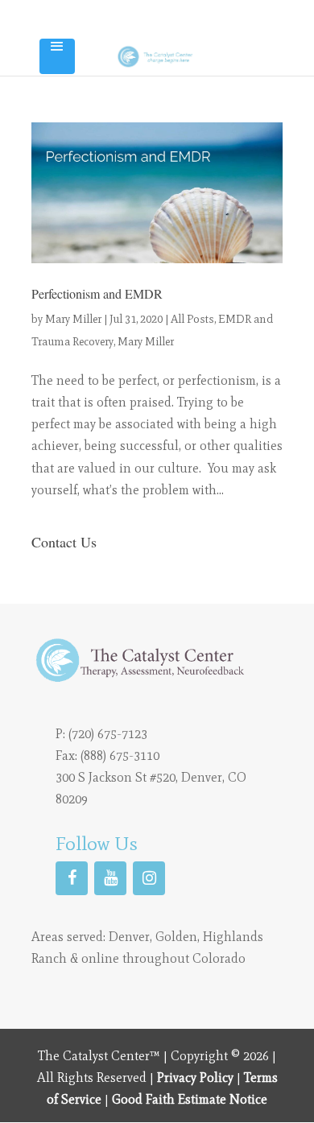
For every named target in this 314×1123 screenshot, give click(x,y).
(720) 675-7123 (107, 733)
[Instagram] (149, 878)
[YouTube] (110, 878)
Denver (129, 936)
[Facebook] (72, 878)
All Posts (192, 319)
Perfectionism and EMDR (97, 293)
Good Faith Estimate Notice (189, 1099)
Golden (176, 936)
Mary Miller (73, 319)
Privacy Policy (195, 1077)
